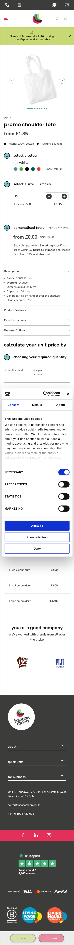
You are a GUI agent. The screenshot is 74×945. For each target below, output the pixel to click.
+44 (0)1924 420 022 (21, 814)
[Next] (62, 81)
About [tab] (60, 404)
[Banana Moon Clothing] (37, 18)
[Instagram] (49, 835)
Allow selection (37, 537)
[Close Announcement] (69, 36)
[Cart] (65, 18)
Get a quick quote (59, 227)
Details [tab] (37, 404)
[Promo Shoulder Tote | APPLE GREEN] (21, 170)
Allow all (37, 525)
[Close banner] (68, 394)
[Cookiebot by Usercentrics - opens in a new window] (44, 393)
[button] (54, 5)
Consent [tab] (13, 404)
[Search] (57, 18)
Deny (37, 548)
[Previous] (12, 81)
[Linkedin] (36, 835)
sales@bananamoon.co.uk (24, 805)
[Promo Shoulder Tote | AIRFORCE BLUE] (15, 170)
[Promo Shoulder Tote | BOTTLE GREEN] (33, 170)
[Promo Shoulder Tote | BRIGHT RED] (39, 170)
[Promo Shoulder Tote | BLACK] (27, 170)
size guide (45, 184)
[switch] (63, 484)
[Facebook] (23, 835)
